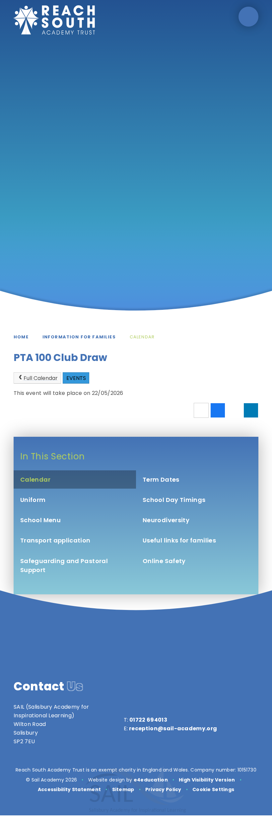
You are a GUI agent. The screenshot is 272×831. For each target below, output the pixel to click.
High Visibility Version (207, 779)
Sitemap (123, 789)
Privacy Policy (163, 789)
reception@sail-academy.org (173, 728)
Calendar (142, 337)
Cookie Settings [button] (213, 789)
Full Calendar (41, 378)
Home (21, 337)
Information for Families (79, 337)
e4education (151, 779)
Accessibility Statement (69, 789)
